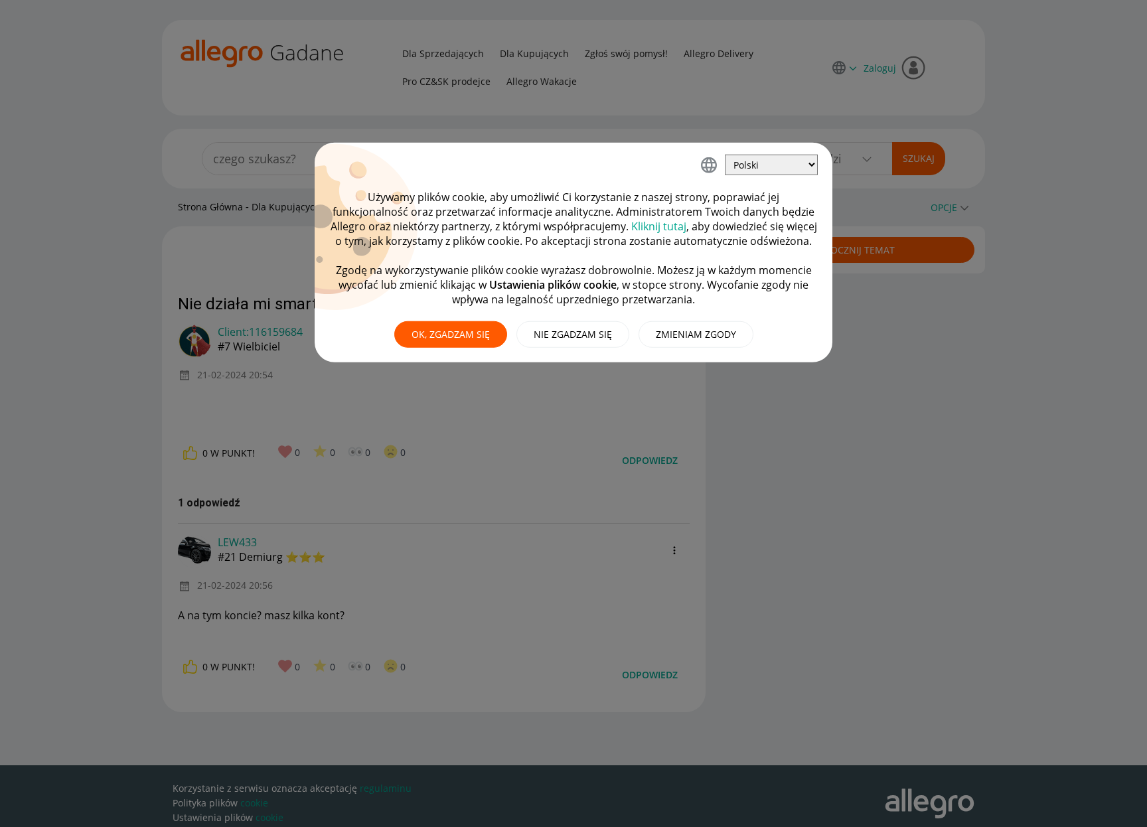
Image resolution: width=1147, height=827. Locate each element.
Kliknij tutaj (658, 226)
